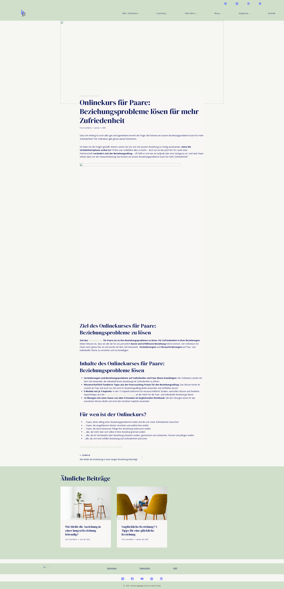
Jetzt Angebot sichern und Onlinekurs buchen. (101, 446)
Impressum (112, 568)
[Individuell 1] (271, 3)
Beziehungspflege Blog (90, 96)
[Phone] (259, 3)
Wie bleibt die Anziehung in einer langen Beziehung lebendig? (109, 457)
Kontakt (271, 13)
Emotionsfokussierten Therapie (120, 394)
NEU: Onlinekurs (130, 13)
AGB (175, 568)
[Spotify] (225, 3)
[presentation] (85, 503)
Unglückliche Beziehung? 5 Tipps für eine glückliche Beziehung (139, 530)
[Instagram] (236, 3)
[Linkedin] (248, 3)
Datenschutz (145, 568)
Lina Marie (87, 128)
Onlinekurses (96, 340)
